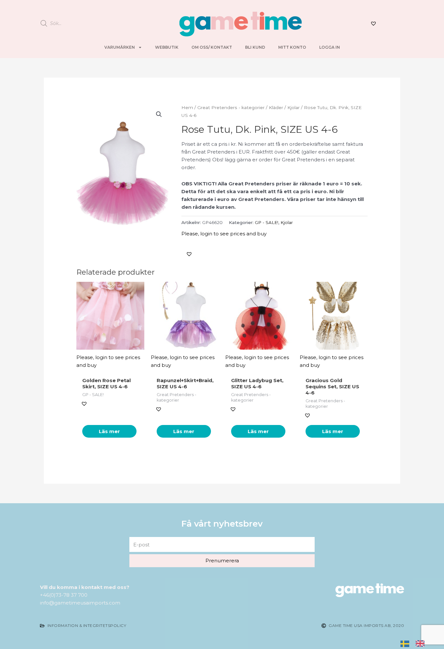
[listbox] (415, 643)
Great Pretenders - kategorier (231, 107)
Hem (187, 107)
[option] (421, 643)
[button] (189, 254)
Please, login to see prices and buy (224, 234)
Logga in (329, 47)
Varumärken (119, 47)
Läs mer (109, 431)
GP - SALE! (266, 222)
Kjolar (293, 107)
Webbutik (166, 47)
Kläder (276, 107)
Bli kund (255, 47)
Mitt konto (292, 47)
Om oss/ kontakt (211, 47)
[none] (406, 643)
